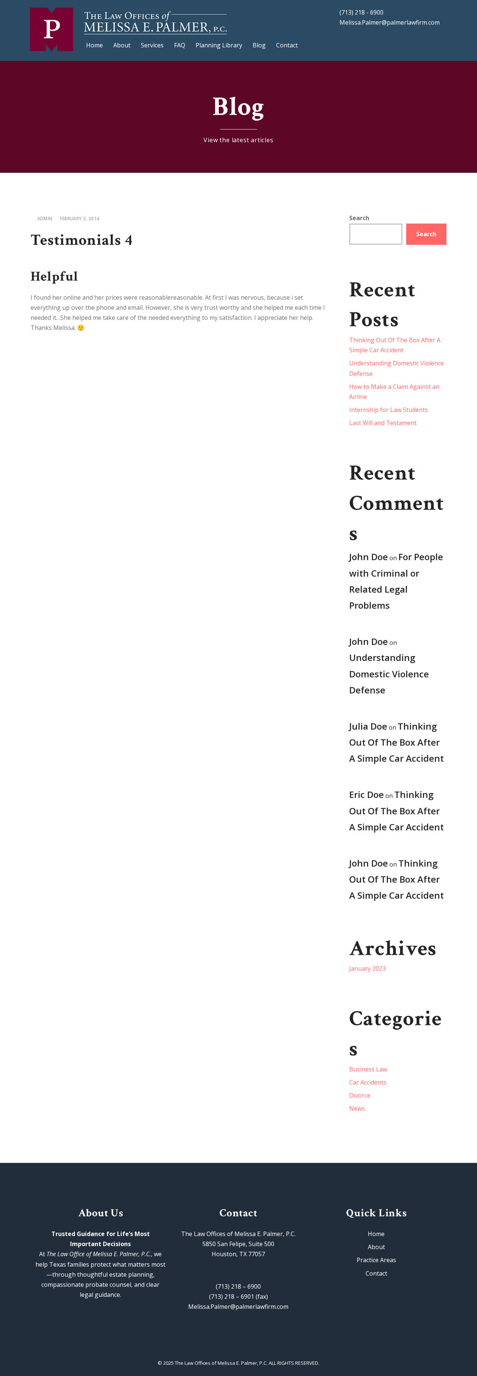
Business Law (368, 1069)
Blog (259, 45)
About (121, 45)
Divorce (359, 1095)
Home (94, 45)
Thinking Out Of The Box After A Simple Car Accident (396, 742)
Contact (287, 45)
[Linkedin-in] (255, 1346)
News (357, 1108)
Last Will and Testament (383, 423)
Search (359, 218)
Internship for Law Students (388, 410)
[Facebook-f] (221, 1346)
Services (152, 45)
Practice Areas (376, 1260)
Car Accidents (367, 1082)
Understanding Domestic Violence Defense (389, 673)
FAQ (179, 45)
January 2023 (367, 968)
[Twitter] (238, 1346)
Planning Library (219, 45)
